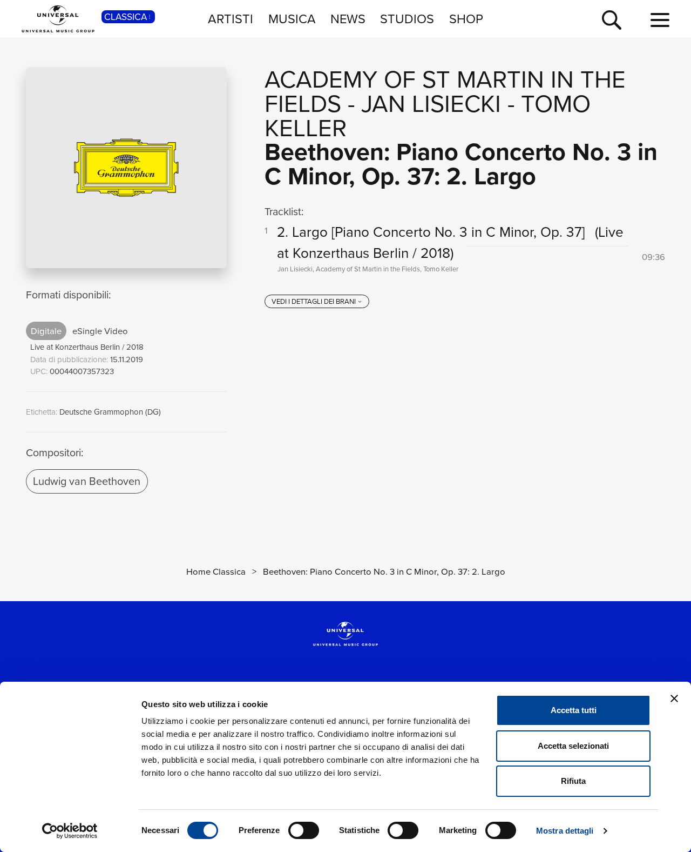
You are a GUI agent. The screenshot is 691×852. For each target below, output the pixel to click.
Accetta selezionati (573, 745)
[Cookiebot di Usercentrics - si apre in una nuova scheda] (70, 831)
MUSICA (292, 18)
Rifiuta (573, 781)
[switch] (303, 830)
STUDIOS (407, 18)
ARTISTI (230, 18)
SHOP (466, 18)
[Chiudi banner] (674, 698)
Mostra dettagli (565, 830)
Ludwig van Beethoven (86, 480)
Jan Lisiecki (431, 103)
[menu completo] (660, 20)
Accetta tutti (574, 710)
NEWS (347, 18)
